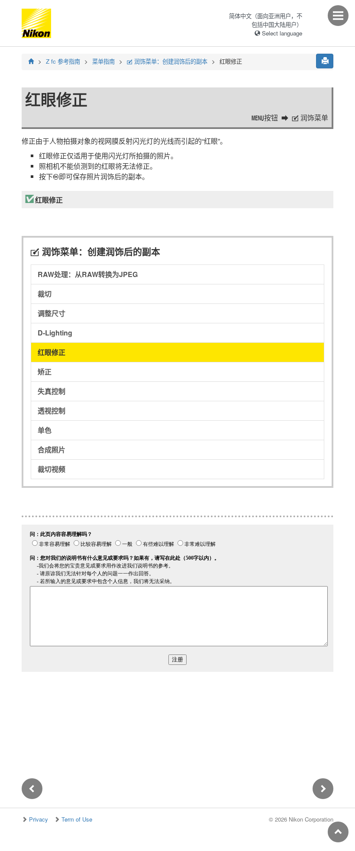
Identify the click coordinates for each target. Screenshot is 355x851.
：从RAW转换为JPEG (88, 274)
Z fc (63, 61)
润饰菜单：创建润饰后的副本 (167, 61)
